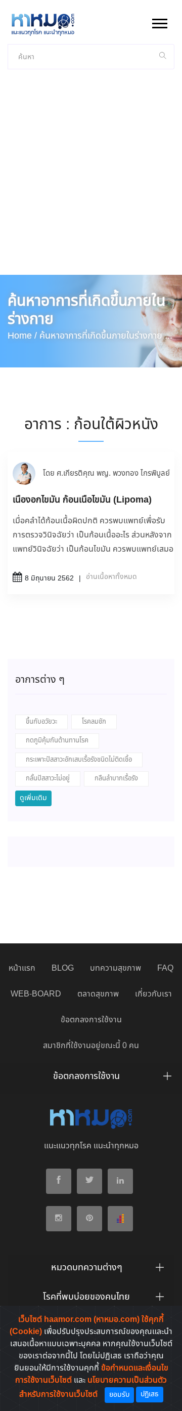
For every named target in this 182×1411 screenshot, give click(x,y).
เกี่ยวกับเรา (153, 994)
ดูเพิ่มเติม (33, 798)
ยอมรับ (119, 1395)
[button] (159, 21)
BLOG (63, 968)
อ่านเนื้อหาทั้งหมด (111, 577)
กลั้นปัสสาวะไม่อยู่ (48, 778)
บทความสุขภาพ (115, 968)
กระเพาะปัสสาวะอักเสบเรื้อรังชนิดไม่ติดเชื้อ (79, 760)
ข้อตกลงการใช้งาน (91, 1020)
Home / (22, 336)
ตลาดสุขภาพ (98, 994)
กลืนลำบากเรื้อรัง (116, 778)
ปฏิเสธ (150, 1394)
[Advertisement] (91, 179)
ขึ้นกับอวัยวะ (41, 722)
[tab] (91, 1079)
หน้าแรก (22, 968)
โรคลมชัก (94, 722)
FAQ (165, 968)
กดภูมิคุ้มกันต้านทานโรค (57, 740)
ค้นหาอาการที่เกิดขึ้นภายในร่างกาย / (103, 336)
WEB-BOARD (36, 994)
